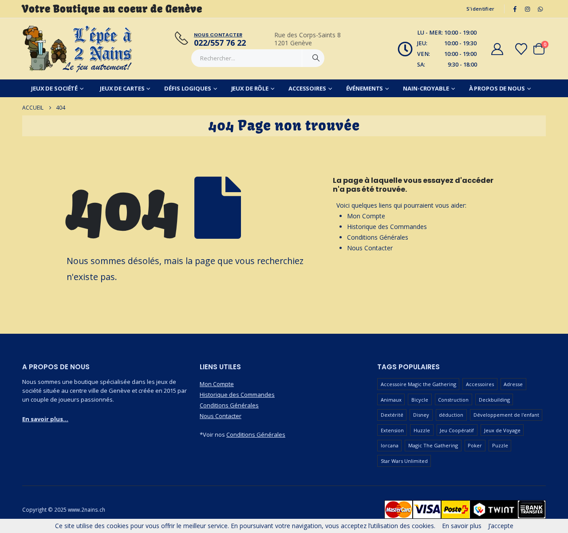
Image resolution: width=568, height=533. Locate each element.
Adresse (513, 384)
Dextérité (392, 414)
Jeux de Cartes (122, 88)
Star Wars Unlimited (404, 461)
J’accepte (500, 525)
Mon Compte (366, 216)
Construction (453, 399)
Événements (364, 88)
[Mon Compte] (497, 49)
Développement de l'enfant (506, 414)
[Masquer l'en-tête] (77, 49)
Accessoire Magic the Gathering (418, 384)
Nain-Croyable (426, 88)
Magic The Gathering (433, 445)
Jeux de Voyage (502, 430)
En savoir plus (461, 525)
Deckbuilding (494, 399)
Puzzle (500, 445)
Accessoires (307, 88)
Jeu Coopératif (457, 430)
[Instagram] (527, 9)
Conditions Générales (377, 237)
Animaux (391, 399)
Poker (475, 445)
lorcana (389, 445)
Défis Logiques (187, 88)
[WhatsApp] (540, 9)
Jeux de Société (54, 88)
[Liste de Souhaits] (521, 49)
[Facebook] (515, 9)
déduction (451, 414)
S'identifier (480, 8)
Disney (421, 414)
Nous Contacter (370, 248)
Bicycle (419, 399)
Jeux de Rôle (250, 88)
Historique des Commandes (387, 226)
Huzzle (422, 430)
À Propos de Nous (497, 88)
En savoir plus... (45, 419)
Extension (392, 430)
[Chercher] (316, 58)
